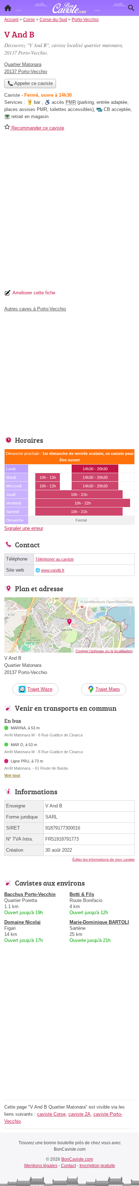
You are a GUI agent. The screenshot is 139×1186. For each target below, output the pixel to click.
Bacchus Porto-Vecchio (30, 894)
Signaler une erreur (23, 528)
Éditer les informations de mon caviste (103, 859)
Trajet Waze (39, 689)
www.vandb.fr (53, 570)
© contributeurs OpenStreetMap (106, 602)
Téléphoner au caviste (54, 559)
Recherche (131, 8)
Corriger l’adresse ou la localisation (104, 651)
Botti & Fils (82, 894)
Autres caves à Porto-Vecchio (35, 308)
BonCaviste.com (77, 1159)
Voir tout (12, 775)
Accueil (8, 8)
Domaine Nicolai (22, 922)
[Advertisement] (69, 212)
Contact (68, 1165)
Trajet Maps (108, 689)
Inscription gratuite (97, 1165)
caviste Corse (51, 1114)
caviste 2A (79, 1114)
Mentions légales (40, 1165)
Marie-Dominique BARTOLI (99, 922)
